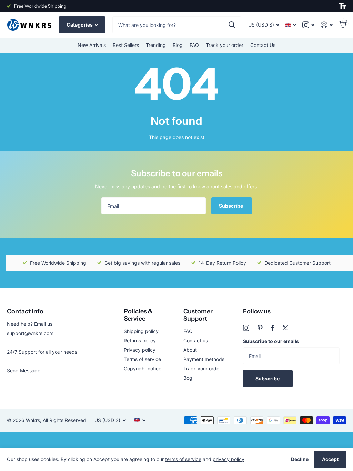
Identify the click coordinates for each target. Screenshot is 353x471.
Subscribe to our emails (271, 341)
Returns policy (140, 340)
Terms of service (142, 359)
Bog (187, 378)
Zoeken (231, 24)
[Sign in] (326, 25)
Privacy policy (139, 350)
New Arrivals (92, 45)
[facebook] (272, 328)
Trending (156, 45)
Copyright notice (142, 368)
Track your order (224, 45)
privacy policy (228, 459)
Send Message (23, 370)
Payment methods (203, 359)
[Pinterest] (260, 328)
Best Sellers (126, 45)
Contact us (195, 340)
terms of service (183, 459)
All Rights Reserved (64, 420)
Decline (300, 459)
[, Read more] (308, 25)
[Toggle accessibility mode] (342, 6)
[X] (285, 327)
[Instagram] (246, 328)
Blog (178, 45)
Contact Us (262, 45)
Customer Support (198, 315)
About (190, 350)
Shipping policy (141, 331)
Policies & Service (138, 315)
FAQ (194, 45)
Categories (80, 25)
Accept (330, 459)
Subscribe (231, 206)
